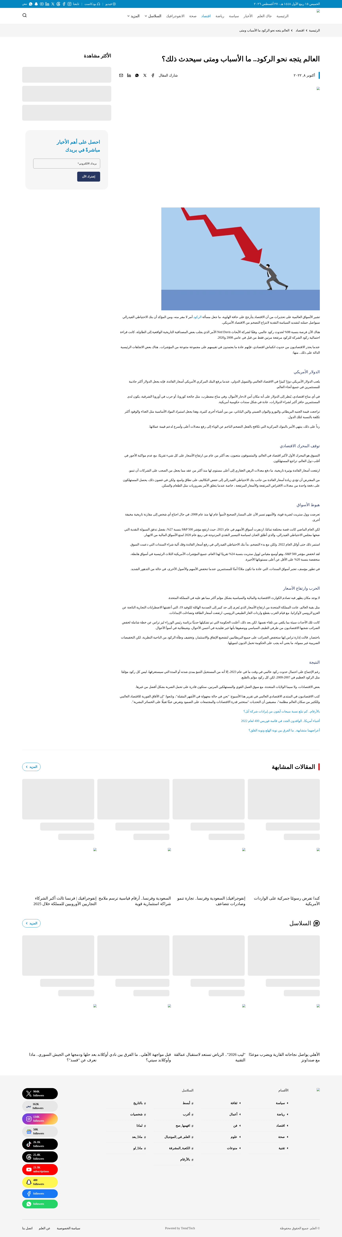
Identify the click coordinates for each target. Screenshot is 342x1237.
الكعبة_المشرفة (181, 1148)
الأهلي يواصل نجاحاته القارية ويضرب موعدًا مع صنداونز (284, 1057)
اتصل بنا (27, 1228)
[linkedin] (129, 75)
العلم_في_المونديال (178, 1137)
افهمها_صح (184, 1126)
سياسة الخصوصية (68, 1228)
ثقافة (234, 1103)
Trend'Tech (188, 1228)
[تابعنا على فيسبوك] (64, 4)
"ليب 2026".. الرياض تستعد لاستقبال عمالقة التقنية (209, 1057)
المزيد (33, 766)
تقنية (282, 1148)
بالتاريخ (139, 1103)
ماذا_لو (139, 1148)
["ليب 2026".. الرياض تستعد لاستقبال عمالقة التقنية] (208, 1025)
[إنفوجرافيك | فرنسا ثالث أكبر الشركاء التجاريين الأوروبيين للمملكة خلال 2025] (59, 869)
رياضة (220, 16)
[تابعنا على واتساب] (31, 4)
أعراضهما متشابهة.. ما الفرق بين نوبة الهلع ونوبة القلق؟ (284, 730)
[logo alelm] (308, 16)
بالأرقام (186, 1160)
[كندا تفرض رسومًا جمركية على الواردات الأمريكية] (282, 869)
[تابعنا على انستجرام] (69, 4)
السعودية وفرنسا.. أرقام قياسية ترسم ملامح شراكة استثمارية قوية (135, 901)
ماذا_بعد (139, 1137)
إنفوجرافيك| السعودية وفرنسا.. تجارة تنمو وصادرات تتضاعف (211, 901)
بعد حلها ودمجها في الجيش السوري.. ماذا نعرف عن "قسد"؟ (63, 1057)
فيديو (108, 4)
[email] (121, 75)
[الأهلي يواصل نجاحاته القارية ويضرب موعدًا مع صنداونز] (282, 1025)
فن (235, 1125)
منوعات (232, 1148)
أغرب (188, 1115)
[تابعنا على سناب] (36, 4)
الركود (197, 317)
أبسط (188, 1103)
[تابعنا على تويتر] (53, 4)
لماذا (141, 1126)
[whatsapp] (137, 75)
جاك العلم (264, 16)
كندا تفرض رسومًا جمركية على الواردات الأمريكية (287, 901)
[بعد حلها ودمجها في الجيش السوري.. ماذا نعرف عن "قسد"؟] (59, 1025)
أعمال (233, 1114)
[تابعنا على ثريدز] (58, 4)
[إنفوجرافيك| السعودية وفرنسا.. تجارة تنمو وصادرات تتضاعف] (208, 869)
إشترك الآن (88, 176)
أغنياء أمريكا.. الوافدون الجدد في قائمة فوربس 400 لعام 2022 (280, 721)
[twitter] (145, 75)
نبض (24, 3)
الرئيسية (282, 16)
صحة (193, 16)
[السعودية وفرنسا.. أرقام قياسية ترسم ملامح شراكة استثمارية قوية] (134, 869)
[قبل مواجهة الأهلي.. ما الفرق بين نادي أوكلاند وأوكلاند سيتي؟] (134, 1025)
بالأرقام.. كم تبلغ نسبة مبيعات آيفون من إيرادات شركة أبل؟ (281, 711)
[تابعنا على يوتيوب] (42, 4)
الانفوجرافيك (175, 16)
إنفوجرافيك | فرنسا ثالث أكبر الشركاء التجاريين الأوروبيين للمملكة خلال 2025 (65, 901)
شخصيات (138, 1115)
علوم (234, 1136)
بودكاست (90, 4)
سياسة (234, 16)
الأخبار (248, 16)
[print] (153, 75)
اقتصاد (206, 16)
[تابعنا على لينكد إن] (47, 4)
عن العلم (44, 1228)
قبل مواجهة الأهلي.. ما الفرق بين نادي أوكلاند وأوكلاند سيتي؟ (134, 1057)
